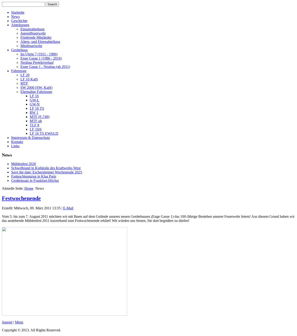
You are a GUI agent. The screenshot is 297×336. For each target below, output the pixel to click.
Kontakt (17, 142)
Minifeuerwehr (31, 46)
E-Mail (68, 208)
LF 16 (34, 96)
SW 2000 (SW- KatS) (36, 88)
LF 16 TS (37, 108)
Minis (19, 322)
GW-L (34, 100)
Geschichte (19, 21)
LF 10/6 (36, 129)
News (15, 17)
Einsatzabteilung (32, 29)
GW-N (35, 104)
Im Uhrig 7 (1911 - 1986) (39, 54)
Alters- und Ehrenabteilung (40, 42)
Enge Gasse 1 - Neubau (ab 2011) (45, 67)
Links (15, 146)
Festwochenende (21, 198)
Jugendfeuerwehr (33, 33)
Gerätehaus (19, 50)
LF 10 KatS (29, 79)
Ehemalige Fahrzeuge (36, 92)
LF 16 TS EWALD (44, 133)
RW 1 (34, 113)
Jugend (7, 322)
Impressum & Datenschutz (30, 138)
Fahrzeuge (18, 71)
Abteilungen (20, 25)
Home (28, 188)
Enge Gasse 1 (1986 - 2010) (41, 58)
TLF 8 (34, 125)
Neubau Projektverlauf (37, 62)
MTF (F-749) (39, 117)
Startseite (17, 12)
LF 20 (24, 75)
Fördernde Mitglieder (36, 37)
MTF (24, 83)
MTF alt (36, 121)
